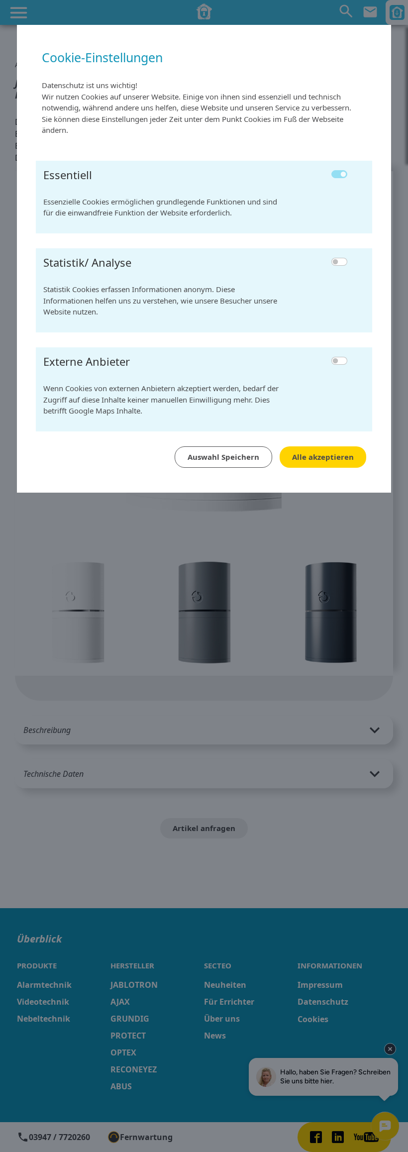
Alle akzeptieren (323, 457)
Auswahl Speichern (223, 457)
